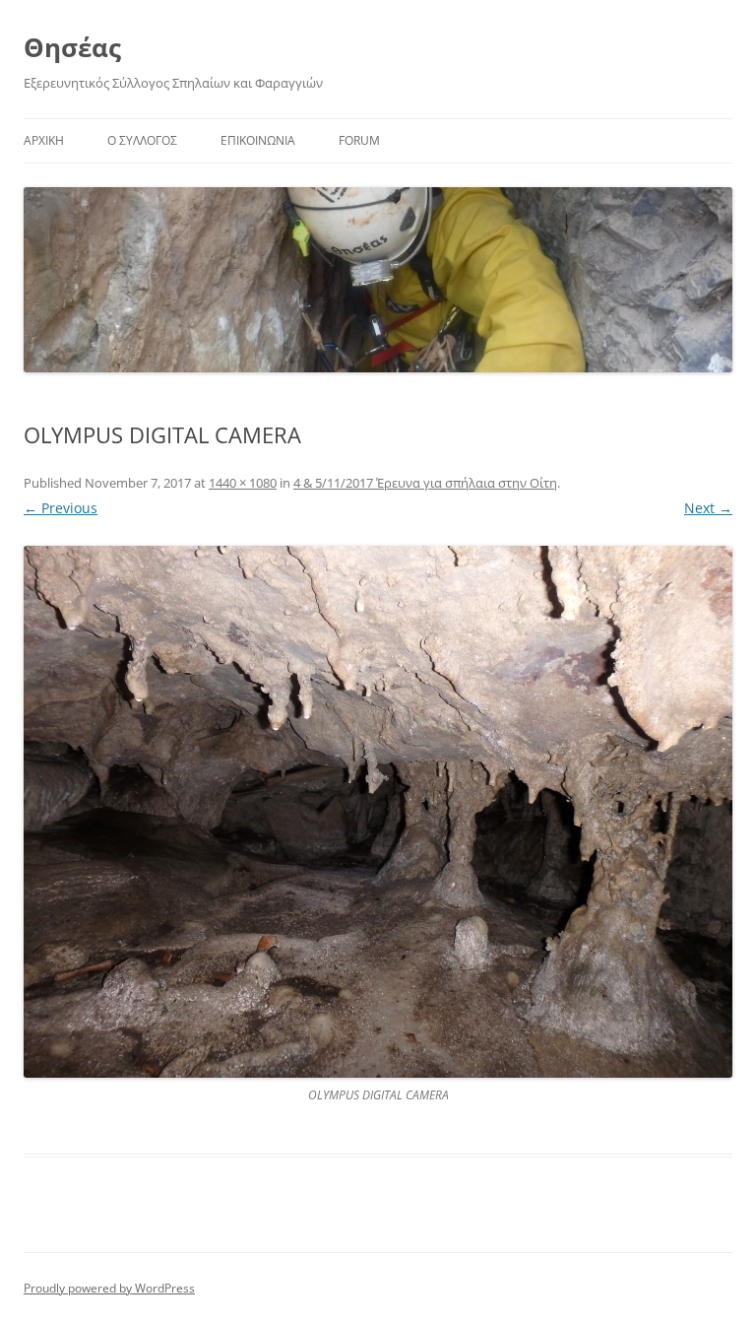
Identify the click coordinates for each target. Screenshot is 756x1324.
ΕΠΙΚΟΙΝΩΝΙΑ (257, 140)
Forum (359, 140)
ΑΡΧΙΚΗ (44, 140)
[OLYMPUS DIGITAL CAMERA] (378, 812)
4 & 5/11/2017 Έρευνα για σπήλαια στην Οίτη (425, 483)
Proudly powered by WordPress (109, 1288)
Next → (708, 507)
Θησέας (72, 47)
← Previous (60, 507)
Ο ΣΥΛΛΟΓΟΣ (142, 140)
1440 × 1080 (243, 483)
